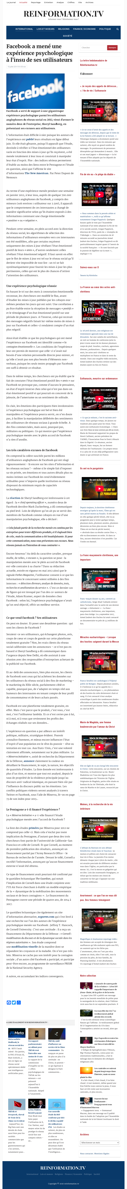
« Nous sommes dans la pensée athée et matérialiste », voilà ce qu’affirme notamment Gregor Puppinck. (97, 216)
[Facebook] (0, 13)
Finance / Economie (84, 29)
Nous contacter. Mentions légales (94, 1154)
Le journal (11, 2)
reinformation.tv (64, 13)
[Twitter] (0, 14)
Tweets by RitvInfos (88, 275)
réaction (15, 498)
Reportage (36, 2)
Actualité (23, 2)
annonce (29, 761)
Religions (63, 29)
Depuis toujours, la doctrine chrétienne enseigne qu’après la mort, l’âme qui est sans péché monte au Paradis (97, 511)
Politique (105, 29)
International (24, 29)
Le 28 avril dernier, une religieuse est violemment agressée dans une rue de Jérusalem (96, 334)
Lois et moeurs (45, 29)
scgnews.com (46, 916)
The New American (36, 173)
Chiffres (71, 2)
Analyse (60, 2)
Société (67, 36)
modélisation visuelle (24, 946)
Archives (89, 2)
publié (30, 139)
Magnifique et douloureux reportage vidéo (98, 939)
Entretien (48, 2)
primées (34, 827)
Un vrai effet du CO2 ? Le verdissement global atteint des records (105, 1014)
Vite (80, 2)
